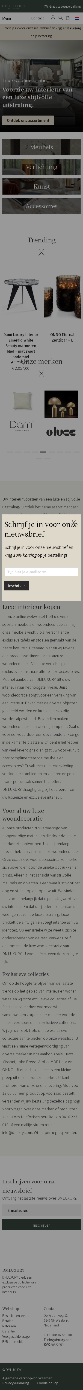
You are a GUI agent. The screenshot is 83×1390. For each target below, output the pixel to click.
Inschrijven (17, 585)
